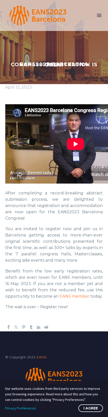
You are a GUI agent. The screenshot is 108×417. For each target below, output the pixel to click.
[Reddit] (46, 327)
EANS (41, 357)
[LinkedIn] (39, 327)
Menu (99, 15)
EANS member (74, 296)
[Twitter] (16, 327)
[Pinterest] (24, 327)
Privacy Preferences (20, 408)
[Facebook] (9, 327)
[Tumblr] (31, 327)
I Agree (90, 408)
